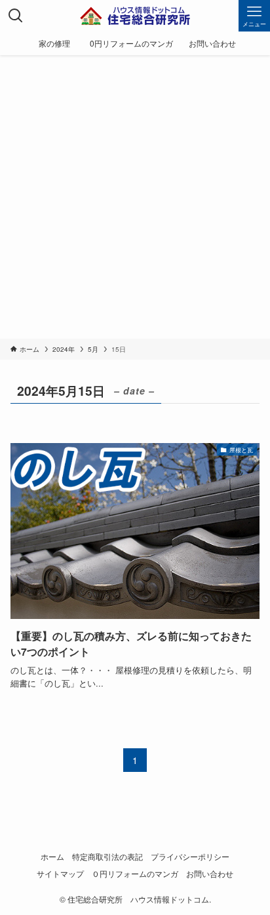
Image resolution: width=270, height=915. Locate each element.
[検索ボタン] (15, 16)
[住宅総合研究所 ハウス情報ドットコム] (135, 16)
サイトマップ (60, 874)
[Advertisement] (135, 197)
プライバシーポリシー (190, 856)
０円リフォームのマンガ (135, 874)
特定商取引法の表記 (107, 856)
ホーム (52, 856)
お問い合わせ (209, 874)
